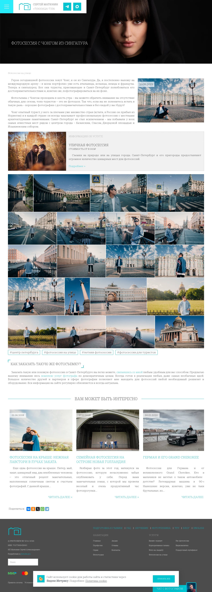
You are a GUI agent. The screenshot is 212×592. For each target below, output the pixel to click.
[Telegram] (47, 509)
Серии (95, 550)
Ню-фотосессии (182, 540)
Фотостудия (98, 554)
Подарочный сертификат (186, 550)
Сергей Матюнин (45, 4)
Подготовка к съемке (107, 528)
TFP (177, 528)
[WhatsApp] (42, 509)
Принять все (163, 578)
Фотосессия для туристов (137, 352)
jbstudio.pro (26, 554)
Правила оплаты (15, 582)
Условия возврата (32, 582)
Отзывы (115, 545)
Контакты (116, 550)
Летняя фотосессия (97, 352)
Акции (115, 540)
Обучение (141, 528)
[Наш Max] (77, 7)
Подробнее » (77, 166)
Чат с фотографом (170, 588)
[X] (38, 509)
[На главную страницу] (25, 7)
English (198, 528)
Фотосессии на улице (19, 73)
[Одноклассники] (33, 509)
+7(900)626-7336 (44, 8)
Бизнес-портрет (155, 540)
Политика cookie (96, 580)
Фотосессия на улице (60, 352)
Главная (97, 540)
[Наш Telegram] (67, 7)
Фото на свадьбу (156, 550)
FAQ (128, 528)
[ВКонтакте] (28, 509)
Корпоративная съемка (159, 545)
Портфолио (98, 545)
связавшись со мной (129, 372)
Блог (186, 528)
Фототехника (161, 528)
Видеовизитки (182, 545)
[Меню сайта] (6, 6)
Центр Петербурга (24, 352)
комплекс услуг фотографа (59, 375)
